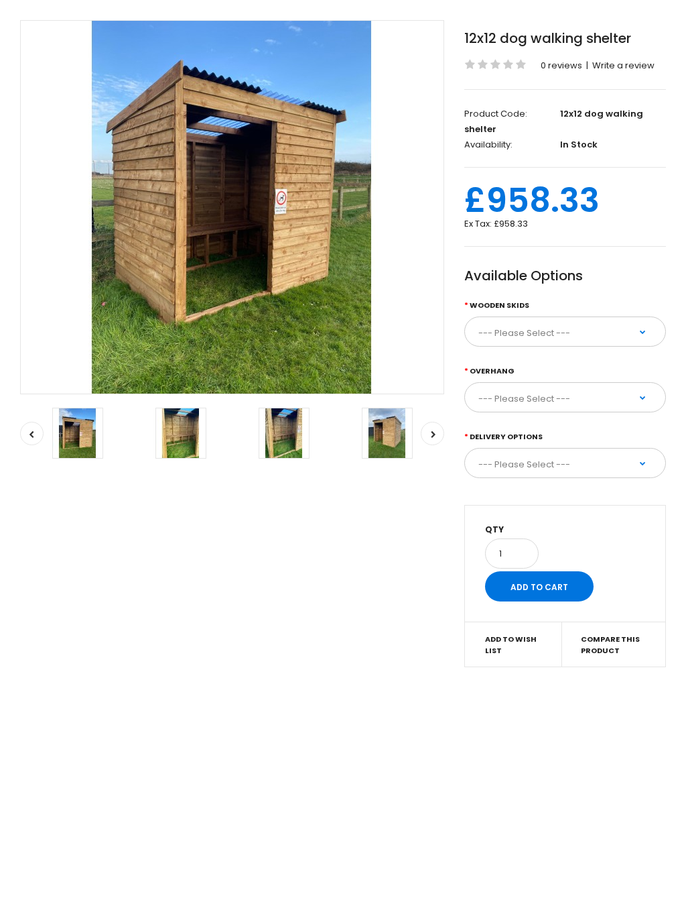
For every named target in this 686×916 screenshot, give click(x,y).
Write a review (623, 65)
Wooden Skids (499, 305)
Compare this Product (610, 645)
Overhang (492, 370)
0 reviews (561, 65)
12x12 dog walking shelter (547, 38)
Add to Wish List (511, 645)
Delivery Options (506, 436)
